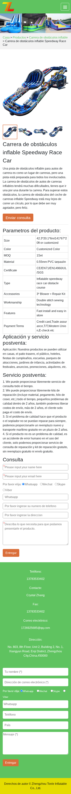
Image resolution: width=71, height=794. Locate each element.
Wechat (47, 484)
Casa (6, 37)
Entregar (11, 552)
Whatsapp (31, 484)
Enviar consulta (18, 218)
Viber (8, 490)
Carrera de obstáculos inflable (48, 37)
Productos (19, 37)
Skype (61, 484)
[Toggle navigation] (65, 7)
